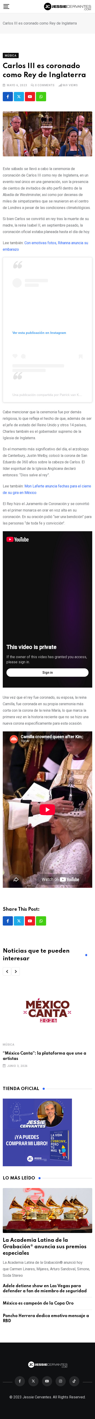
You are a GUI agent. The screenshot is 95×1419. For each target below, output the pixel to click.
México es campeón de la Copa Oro (38, 1303)
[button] (7, 971)
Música (9, 1044)
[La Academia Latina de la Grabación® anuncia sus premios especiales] (47, 1210)
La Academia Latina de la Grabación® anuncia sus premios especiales (44, 1247)
